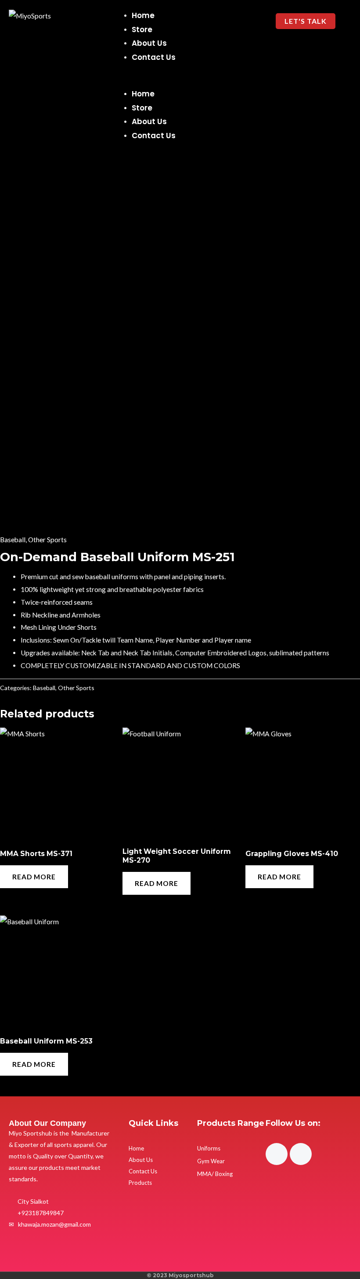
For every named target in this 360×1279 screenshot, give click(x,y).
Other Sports (47, 540)
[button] (182, 81)
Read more (34, 877)
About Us (149, 43)
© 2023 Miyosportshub (180, 1275)
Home (143, 15)
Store (142, 29)
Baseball (12, 540)
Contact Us (154, 57)
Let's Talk (305, 21)
